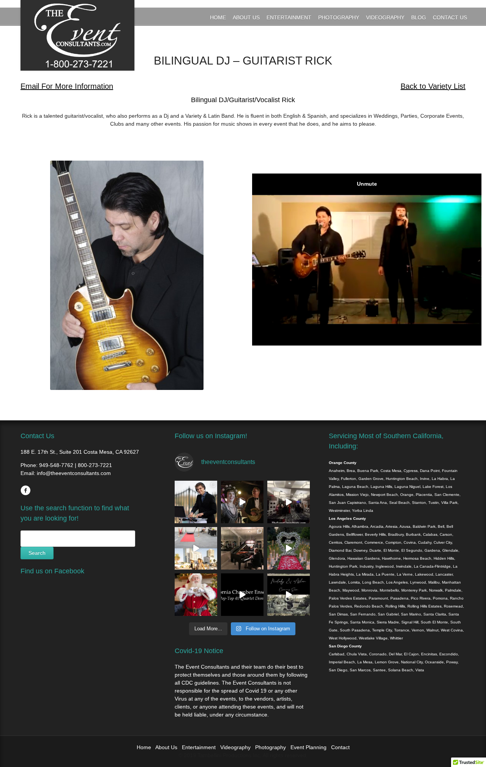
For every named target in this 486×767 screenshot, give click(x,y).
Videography (385, 17)
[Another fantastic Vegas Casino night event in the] (288, 502)
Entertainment (289, 17)
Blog (418, 17)
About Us (246, 17)
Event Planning (309, 747)
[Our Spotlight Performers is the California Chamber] (242, 594)
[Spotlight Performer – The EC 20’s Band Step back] (242, 502)
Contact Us (450, 17)
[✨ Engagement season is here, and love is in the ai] (288, 548)
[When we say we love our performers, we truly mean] (242, 548)
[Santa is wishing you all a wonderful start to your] (196, 594)
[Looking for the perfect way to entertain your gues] (196, 548)
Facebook (25, 490)
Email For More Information (67, 86)
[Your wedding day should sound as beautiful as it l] (196, 502)
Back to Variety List (433, 86)
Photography (338, 17)
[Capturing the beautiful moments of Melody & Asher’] (288, 594)
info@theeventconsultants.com (74, 473)
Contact (340, 747)
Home (218, 17)
